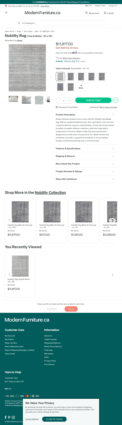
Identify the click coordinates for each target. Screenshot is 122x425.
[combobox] (61, 23)
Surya (19, 40)
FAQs (46, 357)
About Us (48, 336)
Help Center (10, 353)
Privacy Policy (50, 361)
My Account (10, 336)
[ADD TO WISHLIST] (115, 100)
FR (90, 6)
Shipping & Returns (52, 343)
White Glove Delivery (71, 58)
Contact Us (113, 6)
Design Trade (100, 6)
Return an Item (11, 343)
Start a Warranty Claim (14, 346)
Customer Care (11, 378)
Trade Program (50, 339)
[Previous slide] (10, 68)
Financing (48, 350)
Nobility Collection (50, 192)
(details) (83, 61)
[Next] (112, 220)
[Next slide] (44, 68)
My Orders (9, 339)
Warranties (48, 353)
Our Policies (49, 364)
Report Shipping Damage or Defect (19, 350)
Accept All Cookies (54, 419)
